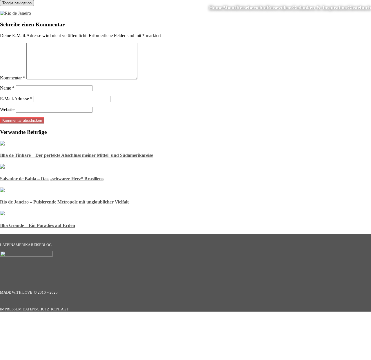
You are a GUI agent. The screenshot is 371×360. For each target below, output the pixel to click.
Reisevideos (279, 7)
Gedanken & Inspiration (319, 7)
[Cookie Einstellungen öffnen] (43, 357)
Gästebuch (359, 7)
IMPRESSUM (11, 309)
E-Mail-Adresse (16, 98)
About (229, 7)
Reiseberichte (251, 7)
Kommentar (12, 77)
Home (215, 7)
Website (7, 109)
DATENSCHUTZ (36, 309)
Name (7, 88)
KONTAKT (59, 309)
